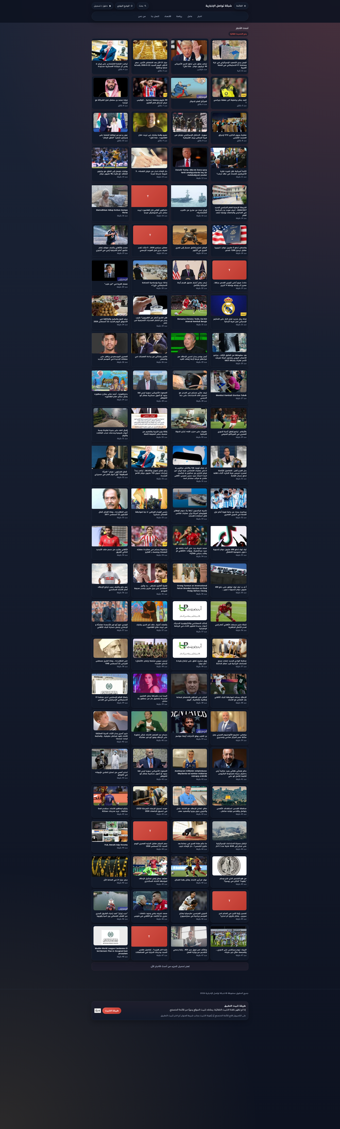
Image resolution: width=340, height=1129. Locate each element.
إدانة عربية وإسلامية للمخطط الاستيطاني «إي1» (154, 284)
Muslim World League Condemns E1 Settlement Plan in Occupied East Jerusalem (111, 951)
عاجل (189, 16)
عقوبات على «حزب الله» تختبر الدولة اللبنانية (191, 433)
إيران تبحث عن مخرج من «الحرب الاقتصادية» (193, 211)
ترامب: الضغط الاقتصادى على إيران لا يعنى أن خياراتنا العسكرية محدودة (112, 65)
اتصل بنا (155, 16)
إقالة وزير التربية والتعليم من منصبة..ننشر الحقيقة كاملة (154, 433)
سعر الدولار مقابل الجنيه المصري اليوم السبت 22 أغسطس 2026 (150, 845)
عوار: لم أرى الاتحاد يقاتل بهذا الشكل (190, 880)
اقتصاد (167, 16)
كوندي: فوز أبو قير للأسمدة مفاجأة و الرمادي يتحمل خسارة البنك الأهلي (111, 626)
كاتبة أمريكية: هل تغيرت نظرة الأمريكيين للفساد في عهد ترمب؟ (231, 172)
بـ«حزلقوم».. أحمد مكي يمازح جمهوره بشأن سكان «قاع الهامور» (111, 395)
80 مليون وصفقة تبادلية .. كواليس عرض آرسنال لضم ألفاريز (152, 101)
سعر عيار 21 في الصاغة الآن (116, 880)
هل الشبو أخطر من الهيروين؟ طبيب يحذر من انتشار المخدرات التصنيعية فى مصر (150, 320)
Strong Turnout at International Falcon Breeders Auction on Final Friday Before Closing (192, 588)
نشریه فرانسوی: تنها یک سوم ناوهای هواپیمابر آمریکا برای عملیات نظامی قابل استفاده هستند (190, 513)
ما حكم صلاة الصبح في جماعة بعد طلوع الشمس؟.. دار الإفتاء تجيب (192, 845)
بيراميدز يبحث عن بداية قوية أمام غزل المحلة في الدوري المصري (230, 513)
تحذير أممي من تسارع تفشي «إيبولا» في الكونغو (111, 773)
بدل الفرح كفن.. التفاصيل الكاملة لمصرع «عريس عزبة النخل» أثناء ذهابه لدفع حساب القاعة (230, 473)
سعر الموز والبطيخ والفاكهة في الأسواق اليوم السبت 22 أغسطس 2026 (111, 320)
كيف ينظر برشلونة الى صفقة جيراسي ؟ (230, 101)
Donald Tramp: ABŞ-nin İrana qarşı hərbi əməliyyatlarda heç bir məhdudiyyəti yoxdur (191, 172)
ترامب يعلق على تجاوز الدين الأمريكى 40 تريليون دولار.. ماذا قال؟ (191, 65)
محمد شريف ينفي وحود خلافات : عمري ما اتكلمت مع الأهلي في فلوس (150, 915)
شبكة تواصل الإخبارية (219, 6)
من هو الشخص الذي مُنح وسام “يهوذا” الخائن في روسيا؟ (233, 880)
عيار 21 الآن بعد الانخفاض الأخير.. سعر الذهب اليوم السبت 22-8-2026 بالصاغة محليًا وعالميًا (150, 65)
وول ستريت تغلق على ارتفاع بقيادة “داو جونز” (191, 662)
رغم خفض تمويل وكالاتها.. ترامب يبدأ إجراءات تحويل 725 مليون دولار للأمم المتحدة (151, 473)
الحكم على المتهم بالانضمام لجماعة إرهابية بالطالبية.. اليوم (191, 698)
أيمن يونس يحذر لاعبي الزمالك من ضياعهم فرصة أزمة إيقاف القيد (192, 358)
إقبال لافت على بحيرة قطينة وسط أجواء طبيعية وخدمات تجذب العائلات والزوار (112, 433)
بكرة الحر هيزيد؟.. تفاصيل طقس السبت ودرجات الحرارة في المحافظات (151, 951)
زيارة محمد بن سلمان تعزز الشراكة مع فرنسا (111, 101)
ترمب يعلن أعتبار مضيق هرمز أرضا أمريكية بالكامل (192, 284)
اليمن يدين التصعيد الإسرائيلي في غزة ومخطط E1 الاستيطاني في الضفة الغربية (230, 65)
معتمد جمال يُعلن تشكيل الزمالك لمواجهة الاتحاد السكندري (153, 880)
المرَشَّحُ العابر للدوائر (198, 101)
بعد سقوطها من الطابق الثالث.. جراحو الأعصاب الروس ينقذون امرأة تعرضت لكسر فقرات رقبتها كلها (230, 358)
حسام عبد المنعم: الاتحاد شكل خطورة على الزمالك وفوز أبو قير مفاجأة (150, 736)
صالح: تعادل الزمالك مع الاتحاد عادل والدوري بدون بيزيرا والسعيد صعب (192, 810)
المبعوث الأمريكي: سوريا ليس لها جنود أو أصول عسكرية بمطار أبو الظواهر (152, 773)
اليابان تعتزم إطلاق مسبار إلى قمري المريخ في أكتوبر (191, 249)
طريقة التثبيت (112, 1010)
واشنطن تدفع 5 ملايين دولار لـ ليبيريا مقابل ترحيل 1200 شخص (230, 249)
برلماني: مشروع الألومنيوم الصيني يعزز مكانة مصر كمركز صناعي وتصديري (229, 736)
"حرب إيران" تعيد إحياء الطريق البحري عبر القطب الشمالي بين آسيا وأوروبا (112, 915)
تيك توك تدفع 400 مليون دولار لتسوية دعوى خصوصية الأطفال (229, 551)
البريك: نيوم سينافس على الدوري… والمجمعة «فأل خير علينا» (231, 951)
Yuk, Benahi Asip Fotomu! (116, 845)
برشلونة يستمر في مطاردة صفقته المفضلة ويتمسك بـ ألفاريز (152, 551)
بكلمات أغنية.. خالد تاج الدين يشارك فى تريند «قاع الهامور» (152, 626)
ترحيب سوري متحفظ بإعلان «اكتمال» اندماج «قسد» (151, 662)
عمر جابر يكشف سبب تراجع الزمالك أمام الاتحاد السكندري (113, 588)
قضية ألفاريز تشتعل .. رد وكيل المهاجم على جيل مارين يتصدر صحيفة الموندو (150, 588)
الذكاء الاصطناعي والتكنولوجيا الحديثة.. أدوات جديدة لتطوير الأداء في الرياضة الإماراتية (190, 626)
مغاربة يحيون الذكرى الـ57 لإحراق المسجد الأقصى (232, 136)
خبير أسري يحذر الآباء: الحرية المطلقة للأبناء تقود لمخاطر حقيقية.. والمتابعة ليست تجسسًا (111, 736)
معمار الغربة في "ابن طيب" (116, 284)
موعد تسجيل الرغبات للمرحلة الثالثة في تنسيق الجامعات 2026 (151, 810)
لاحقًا (97, 1010)
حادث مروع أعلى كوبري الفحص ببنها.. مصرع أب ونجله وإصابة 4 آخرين (230, 284)
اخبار (199, 16)
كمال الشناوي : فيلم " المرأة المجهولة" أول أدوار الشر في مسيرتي (111, 473)
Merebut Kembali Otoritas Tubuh (231, 395)
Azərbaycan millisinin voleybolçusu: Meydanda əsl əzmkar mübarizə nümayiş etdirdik (191, 773)
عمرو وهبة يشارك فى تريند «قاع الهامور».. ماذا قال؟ (153, 136)
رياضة (179, 16)
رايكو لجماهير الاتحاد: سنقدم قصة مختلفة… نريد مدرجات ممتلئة (113, 810)
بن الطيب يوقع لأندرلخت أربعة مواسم (191, 736)
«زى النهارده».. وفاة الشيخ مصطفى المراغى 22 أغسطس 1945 (112, 662)
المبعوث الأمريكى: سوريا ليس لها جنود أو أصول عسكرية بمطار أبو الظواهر (152, 395)
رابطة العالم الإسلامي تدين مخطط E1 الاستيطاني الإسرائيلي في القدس (112, 698)
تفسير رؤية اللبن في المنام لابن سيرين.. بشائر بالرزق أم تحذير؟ (233, 915)
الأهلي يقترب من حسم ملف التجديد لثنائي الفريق (112, 551)
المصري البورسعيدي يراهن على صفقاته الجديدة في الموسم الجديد (113, 358)
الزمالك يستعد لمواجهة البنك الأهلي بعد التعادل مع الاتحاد (230, 698)
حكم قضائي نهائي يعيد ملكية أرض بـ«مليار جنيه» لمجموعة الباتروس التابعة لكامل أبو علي (231, 773)
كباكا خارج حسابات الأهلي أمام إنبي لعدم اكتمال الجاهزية (231, 626)
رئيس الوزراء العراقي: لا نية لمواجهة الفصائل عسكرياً (151, 513)
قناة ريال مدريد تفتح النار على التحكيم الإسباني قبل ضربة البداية (229, 320)
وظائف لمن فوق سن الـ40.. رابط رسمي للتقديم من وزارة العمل (190, 951)
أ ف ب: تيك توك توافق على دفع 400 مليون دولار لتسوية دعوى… (230, 588)
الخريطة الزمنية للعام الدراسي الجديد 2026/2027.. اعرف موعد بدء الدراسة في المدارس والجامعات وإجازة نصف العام (230, 211)
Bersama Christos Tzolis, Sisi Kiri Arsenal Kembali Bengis (192, 320)
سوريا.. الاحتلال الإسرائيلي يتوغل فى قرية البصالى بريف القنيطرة (190, 136)
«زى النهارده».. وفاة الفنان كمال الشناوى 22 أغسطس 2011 (113, 513)
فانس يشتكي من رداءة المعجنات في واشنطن (151, 358)
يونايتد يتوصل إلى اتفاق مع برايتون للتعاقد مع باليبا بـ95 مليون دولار (112, 172)
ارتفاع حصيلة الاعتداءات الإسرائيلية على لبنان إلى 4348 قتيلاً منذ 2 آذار (231, 845)
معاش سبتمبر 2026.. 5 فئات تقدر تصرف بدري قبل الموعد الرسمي (152, 249)
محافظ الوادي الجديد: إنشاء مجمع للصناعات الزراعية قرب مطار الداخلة (231, 662)
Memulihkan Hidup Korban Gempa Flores (112, 211)
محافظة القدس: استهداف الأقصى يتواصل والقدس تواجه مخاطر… (231, 810)
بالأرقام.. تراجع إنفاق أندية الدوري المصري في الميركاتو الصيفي (232, 433)
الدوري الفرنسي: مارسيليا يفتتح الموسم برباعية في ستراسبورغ (193, 915)
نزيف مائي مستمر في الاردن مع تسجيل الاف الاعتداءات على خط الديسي (193, 395)
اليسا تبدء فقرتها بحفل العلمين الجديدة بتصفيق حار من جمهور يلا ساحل (152, 698)
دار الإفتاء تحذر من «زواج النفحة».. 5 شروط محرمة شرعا (151, 172)
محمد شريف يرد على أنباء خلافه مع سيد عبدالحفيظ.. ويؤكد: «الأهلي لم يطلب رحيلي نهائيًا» (191, 551)
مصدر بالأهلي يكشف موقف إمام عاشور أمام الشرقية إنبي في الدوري (112, 249)
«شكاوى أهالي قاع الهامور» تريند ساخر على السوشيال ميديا (152, 211)
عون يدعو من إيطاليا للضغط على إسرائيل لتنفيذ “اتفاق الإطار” (113, 136)
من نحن (142, 16)
